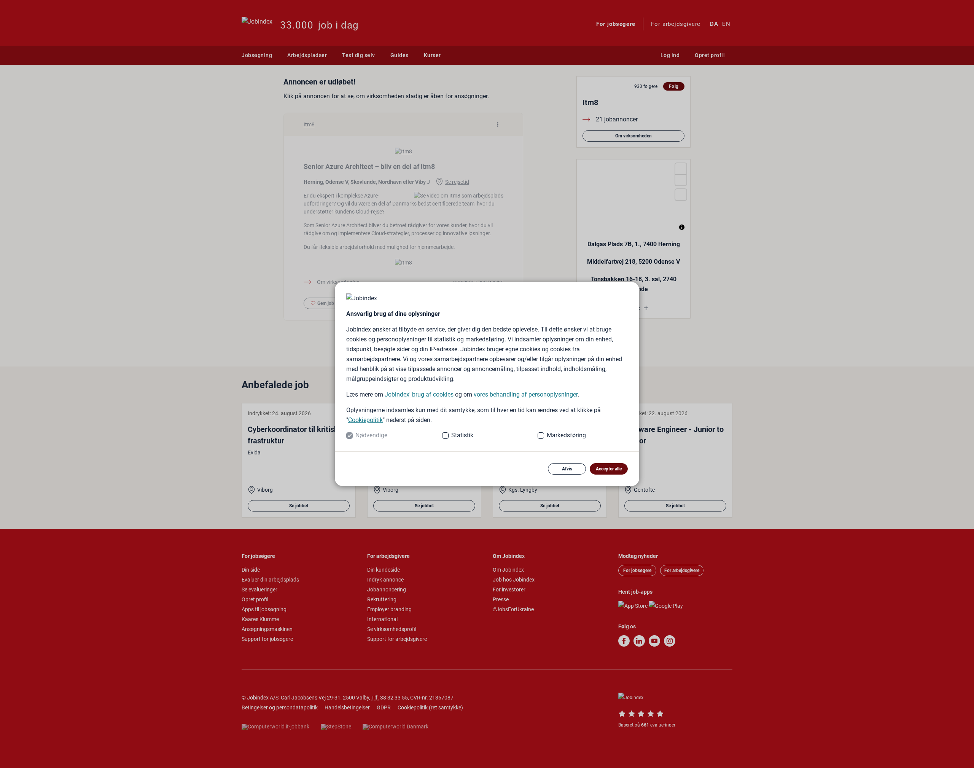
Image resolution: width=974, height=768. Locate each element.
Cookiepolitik (365, 420)
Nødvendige (371, 435)
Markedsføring (566, 435)
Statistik (462, 435)
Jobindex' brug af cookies (419, 394)
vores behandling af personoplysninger (526, 394)
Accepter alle (609, 469)
